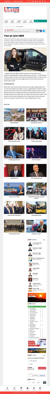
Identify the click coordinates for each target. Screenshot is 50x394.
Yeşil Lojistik (35, 274)
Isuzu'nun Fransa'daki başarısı (20, 1)
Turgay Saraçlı (36, 283)
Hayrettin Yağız (37, 253)
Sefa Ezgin (35, 273)
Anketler (34, 390)
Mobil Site (7, 390)
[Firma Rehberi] (35, 1)
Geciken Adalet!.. (36, 244)
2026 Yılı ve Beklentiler (37, 259)
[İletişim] (33, 1)
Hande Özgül (36, 268)
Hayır (31, 364)
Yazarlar (27, 390)
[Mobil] (28, 1)
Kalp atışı (34, 269)
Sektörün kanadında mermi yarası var (38, 290)
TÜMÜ (44, 239)
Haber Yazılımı (34, 392)
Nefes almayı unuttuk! (37, 254)
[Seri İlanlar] (38, 1)
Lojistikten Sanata (36, 264)
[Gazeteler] (40, 1)
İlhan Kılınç (35, 263)
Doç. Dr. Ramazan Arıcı (38, 258)
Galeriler (21, 390)
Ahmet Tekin (36, 288)
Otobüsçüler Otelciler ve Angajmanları (37, 285)
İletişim (40, 390)
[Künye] (42, 1)
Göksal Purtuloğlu (37, 248)
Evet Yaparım (33, 361)
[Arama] (30, 1)
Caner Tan (35, 278)
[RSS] (45, 1)
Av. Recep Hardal (37, 243)
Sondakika (14, 390)
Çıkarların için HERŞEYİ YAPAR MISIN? (36, 358)
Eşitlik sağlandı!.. (36, 279)
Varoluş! (34, 249)
